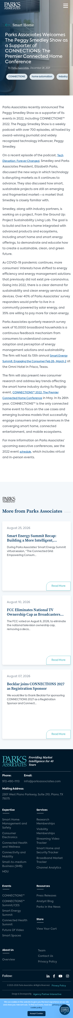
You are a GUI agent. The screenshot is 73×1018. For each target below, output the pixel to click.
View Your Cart (46, 929)
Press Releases (46, 895)
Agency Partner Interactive (47, 994)
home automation (42, 77)
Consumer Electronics (9, 835)
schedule (25, 452)
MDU (5, 871)
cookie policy (36, 1008)
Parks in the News (48, 907)
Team (41, 950)
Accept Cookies (36, 1013)
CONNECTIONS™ (13, 895)
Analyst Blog (45, 901)
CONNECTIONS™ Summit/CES (13, 903)
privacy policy (59, 1005)
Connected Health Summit (14, 922)
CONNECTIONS (16, 77)
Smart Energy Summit (11, 913)
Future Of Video (13, 930)
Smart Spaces (11, 935)
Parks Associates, (20, 68)
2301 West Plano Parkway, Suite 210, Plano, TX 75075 (32, 796)
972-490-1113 (10, 781)
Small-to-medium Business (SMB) (14, 864)
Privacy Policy (47, 961)
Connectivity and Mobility (14, 854)
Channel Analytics (48, 867)
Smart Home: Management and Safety (14, 823)
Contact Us (45, 956)
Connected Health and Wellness (14, 845)
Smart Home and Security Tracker (48, 850)
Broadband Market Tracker (49, 860)
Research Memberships (45, 821)
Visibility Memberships (45, 831)
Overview (8, 959)
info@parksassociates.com (42, 781)
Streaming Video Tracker (47, 841)
